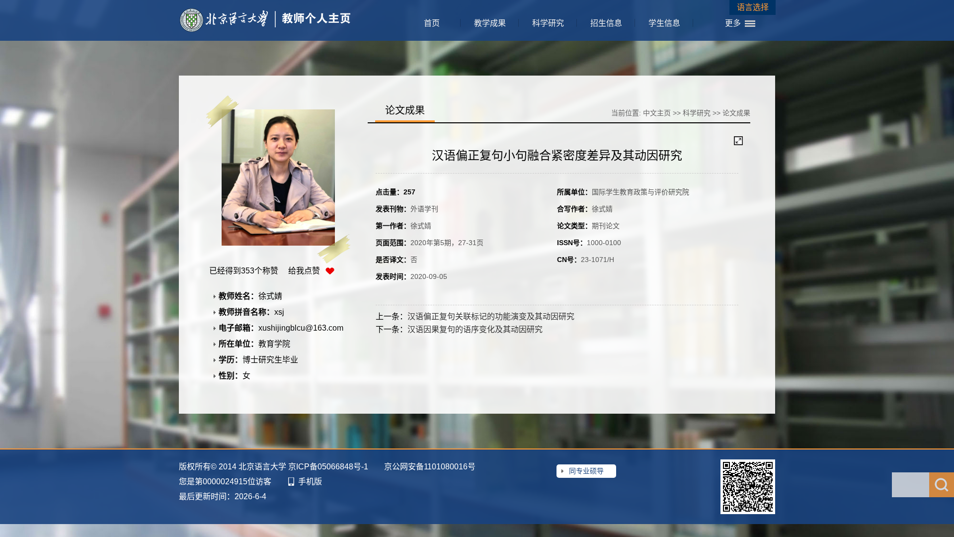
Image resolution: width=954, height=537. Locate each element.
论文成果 (736, 113)
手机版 (310, 481)
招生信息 (606, 23)
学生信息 (664, 23)
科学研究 (548, 23)
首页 (432, 23)
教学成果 (490, 23)
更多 (733, 23)
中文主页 (657, 113)
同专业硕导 (586, 471)
